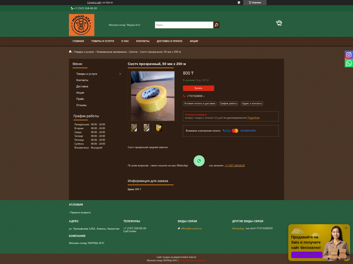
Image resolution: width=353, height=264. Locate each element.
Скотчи (133, 51)
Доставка (82, 86)
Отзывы (81, 105)
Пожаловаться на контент (192, 260)
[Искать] (216, 25)
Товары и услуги (102, 41)
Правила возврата (80, 212)
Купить (198, 88)
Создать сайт (94, 2)
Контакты (142, 41)
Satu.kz (192, 257)
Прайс (80, 98)
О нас (125, 41)
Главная (78, 41)
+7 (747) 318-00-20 (235, 165)
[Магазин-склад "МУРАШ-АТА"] (87, 25)
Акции (194, 41)
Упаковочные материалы (112, 51)
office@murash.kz (191, 228)
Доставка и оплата (169, 41)
